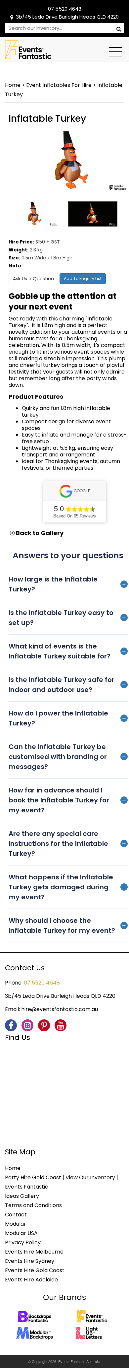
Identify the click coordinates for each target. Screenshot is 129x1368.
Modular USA (21, 1233)
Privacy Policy (23, 1242)
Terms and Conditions (33, 1205)
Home (13, 85)
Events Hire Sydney (29, 1261)
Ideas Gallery (22, 1196)
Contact (16, 1214)
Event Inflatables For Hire (59, 85)
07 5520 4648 (64, 8)
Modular (15, 1224)
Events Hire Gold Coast (34, 1270)
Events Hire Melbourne (34, 1252)
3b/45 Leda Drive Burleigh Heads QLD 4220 (67, 16)
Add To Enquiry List (83, 278)
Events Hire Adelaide (31, 1279)
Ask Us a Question (33, 278)
